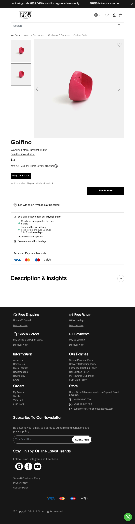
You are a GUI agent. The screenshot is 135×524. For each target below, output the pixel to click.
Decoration (38, 35)
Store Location (20, 368)
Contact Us (19, 364)
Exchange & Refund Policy (83, 368)
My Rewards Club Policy (81, 376)
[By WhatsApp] (128, 517)
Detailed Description (23, 154)
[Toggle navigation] (13, 15)
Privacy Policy (20, 483)
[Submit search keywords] (119, 26)
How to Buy (19, 376)
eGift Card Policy (78, 380)
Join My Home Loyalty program (37, 166)
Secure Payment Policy (81, 360)
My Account (19, 392)
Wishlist (17, 396)
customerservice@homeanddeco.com (93, 409)
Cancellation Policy (79, 372)
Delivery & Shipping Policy (82, 364)
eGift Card (18, 404)
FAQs (16, 380)
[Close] (132, 4)
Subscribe (82, 440)
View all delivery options (30, 237)
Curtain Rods (80, 35)
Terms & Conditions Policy (26, 478)
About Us (18, 360)
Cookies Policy (20, 488)
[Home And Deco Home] (26, 15)
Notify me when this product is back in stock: (32, 183)
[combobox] (67, 26)
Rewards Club (20, 372)
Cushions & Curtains (58, 35)
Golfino (21, 142)
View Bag (18, 400)
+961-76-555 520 (83, 404)
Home (26, 35)
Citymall (107, 392)
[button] (40, 88)
